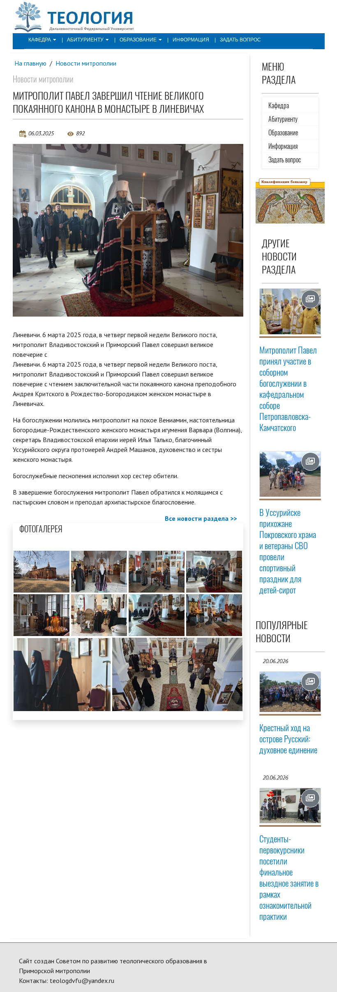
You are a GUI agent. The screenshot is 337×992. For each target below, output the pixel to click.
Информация (191, 40)
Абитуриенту (85, 40)
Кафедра (39, 40)
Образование (138, 40)
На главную (30, 63)
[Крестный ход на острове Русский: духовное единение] (290, 691)
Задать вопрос (240, 40)
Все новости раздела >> (201, 518)
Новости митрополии (85, 63)
